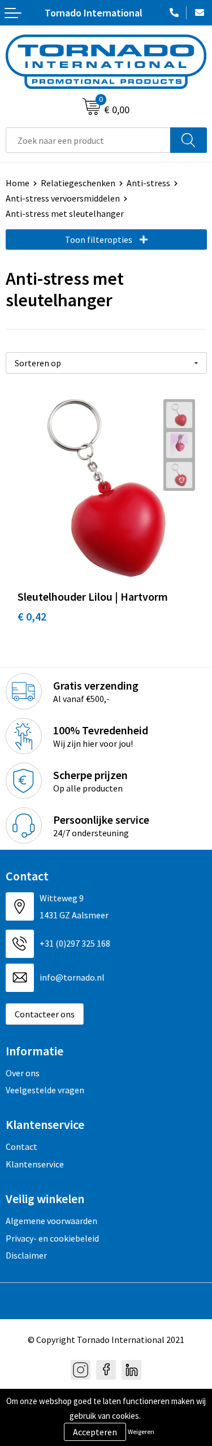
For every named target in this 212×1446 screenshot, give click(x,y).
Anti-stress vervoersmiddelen (63, 198)
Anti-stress (148, 183)
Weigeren (141, 1431)
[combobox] (88, 140)
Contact (21, 1146)
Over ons (23, 1073)
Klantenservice (35, 1164)
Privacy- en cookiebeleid (52, 1238)
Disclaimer (26, 1255)
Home (17, 183)
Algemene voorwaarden (51, 1220)
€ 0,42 (32, 616)
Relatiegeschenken (78, 183)
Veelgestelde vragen (45, 1090)
